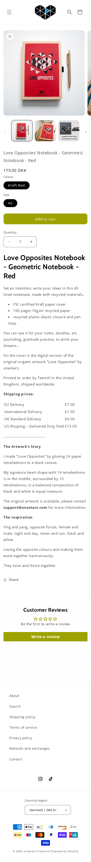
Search (15, 706)
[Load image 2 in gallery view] (45, 130)
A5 (10, 203)
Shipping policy (22, 717)
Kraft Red (16, 185)
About (14, 695)
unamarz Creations (37, 851)
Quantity (10, 232)
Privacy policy (20, 738)
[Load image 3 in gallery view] (68, 130)
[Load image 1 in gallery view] (21, 130)
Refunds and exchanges (29, 748)
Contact (15, 759)
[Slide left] (5, 132)
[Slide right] (86, 132)
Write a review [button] (45, 636)
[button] (9, 12)
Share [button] (14, 579)
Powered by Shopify (64, 851)
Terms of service (23, 727)
